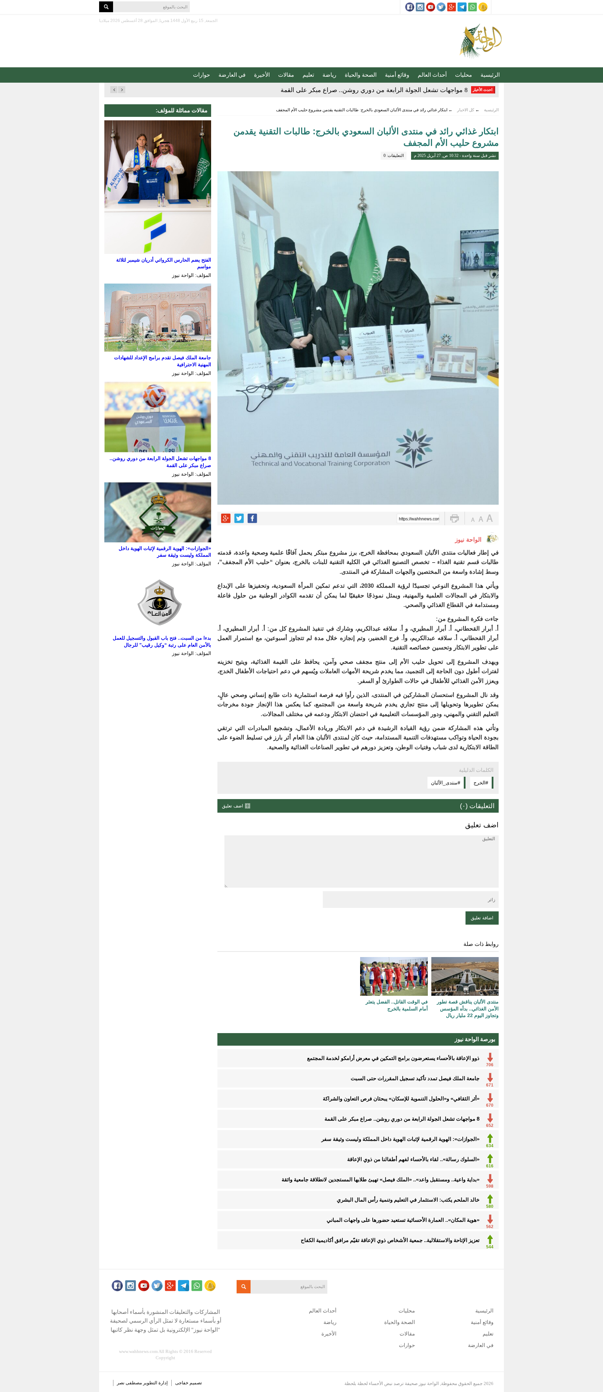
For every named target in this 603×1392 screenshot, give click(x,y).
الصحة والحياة (361, 75)
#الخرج (481, 782)
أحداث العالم (432, 75)
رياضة (329, 75)
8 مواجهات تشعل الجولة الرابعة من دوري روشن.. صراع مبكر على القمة (374, 89)
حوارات (201, 75)
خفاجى (181, 1382)
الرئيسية (490, 75)
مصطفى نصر (130, 1382)
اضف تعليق (232, 805)
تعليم (308, 75)
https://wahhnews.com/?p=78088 (419, 519)
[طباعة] (454, 518)
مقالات (286, 75)
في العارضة (232, 75)
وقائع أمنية (397, 75)
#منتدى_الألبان (445, 782)
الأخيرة (262, 75)
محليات (463, 75)
